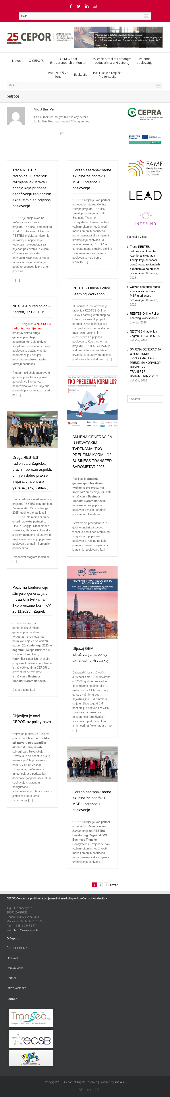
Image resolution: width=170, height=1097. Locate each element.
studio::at (119, 1082)
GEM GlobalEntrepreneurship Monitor (68, 61)
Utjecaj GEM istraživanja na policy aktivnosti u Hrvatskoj (90, 654)
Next (113, 884)
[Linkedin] (87, 6)
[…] (104, 861)
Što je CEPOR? (17, 948)
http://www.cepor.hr (26, 930)
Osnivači (12, 958)
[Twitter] (79, 6)
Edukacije (80, 74)
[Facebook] (71, 6)
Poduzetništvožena (58, 75)
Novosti (17, 60)
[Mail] (95, 6)
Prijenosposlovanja (145, 61)
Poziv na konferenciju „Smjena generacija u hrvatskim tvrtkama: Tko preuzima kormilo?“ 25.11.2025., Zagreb (32, 599)
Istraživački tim (16, 988)
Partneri (12, 978)
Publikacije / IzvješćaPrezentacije (107, 75)
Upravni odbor (15, 968)
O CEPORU (36, 60)
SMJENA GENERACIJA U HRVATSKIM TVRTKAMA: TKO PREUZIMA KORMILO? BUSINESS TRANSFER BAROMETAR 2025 (145, 363)
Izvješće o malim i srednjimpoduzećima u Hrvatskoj (111, 61)
